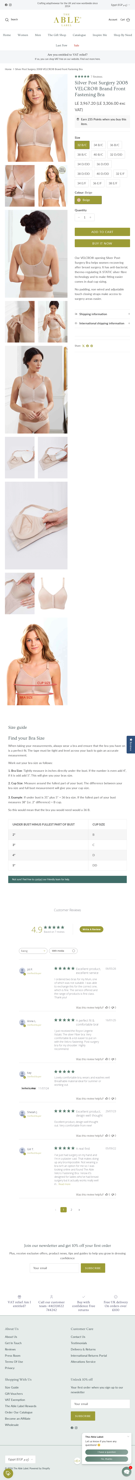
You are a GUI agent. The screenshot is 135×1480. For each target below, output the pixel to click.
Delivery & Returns (83, 1349)
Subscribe (93, 1268)
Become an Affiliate (17, 1418)
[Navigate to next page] (79, 1209)
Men (38, 35)
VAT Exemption (15, 1400)
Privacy (9, 1368)
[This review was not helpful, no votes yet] (112, 1007)
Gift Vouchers (14, 1393)
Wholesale (12, 1425)
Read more (64, 1184)
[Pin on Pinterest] (91, 346)
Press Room (12, 1355)
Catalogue (79, 35)
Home (7, 35)
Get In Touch (13, 1343)
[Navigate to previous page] (56, 1209)
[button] (126, 1471)
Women (23, 35)
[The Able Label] (67, 19)
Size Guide (12, 1387)
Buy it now (102, 243)
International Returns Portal (89, 1355)
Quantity (81, 210)
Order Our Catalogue (19, 1412)
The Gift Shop (57, 35)
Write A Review (92, 929)
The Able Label (21, 1468)
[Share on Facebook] (87, 346)
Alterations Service (83, 1361)
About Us (11, 1337)
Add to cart (102, 232)
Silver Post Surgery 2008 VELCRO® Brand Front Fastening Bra (48, 68)
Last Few (61, 45)
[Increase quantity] (91, 217)
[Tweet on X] (83, 346)
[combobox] (33, 951)
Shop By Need (123, 35)
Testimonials (79, 1343)
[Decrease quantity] (78, 217)
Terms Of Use (14, 1361)
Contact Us (78, 1337)
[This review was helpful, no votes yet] (107, 1007)
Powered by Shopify (39, 1468)
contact (38, 879)
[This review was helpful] (107, 1194)
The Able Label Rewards (20, 1406)
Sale (76, 45)
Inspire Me (100, 35)
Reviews (10, 1349)
